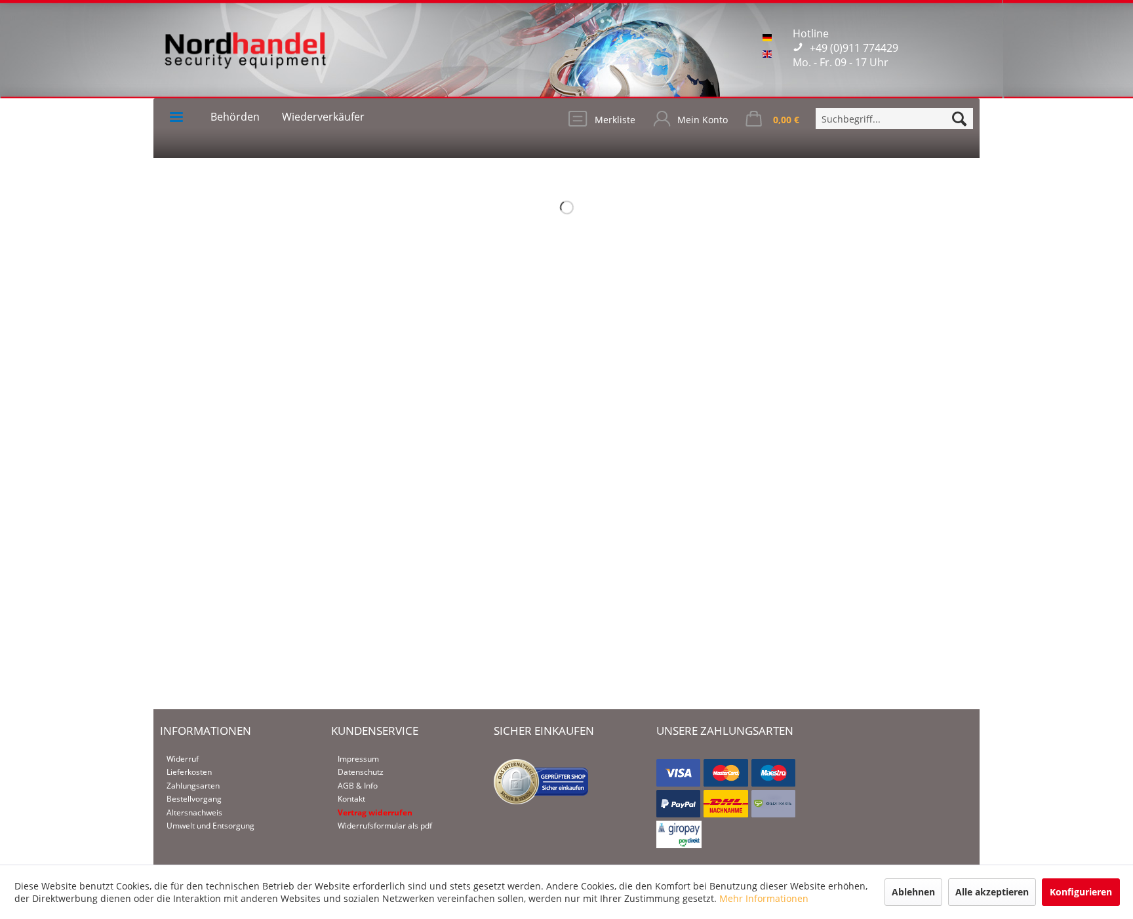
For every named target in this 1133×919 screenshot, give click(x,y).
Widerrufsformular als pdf (385, 825)
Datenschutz (361, 771)
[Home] (176, 117)
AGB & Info (358, 785)
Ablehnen (913, 892)
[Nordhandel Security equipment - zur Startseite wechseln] (245, 59)
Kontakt (351, 798)
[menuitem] (894, 118)
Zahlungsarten (193, 785)
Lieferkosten (189, 771)
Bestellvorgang (194, 798)
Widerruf (183, 758)
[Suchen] (959, 118)
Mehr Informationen (763, 898)
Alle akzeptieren (992, 892)
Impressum (358, 758)
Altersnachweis (194, 812)
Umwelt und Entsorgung (210, 825)
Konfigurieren (1081, 892)
